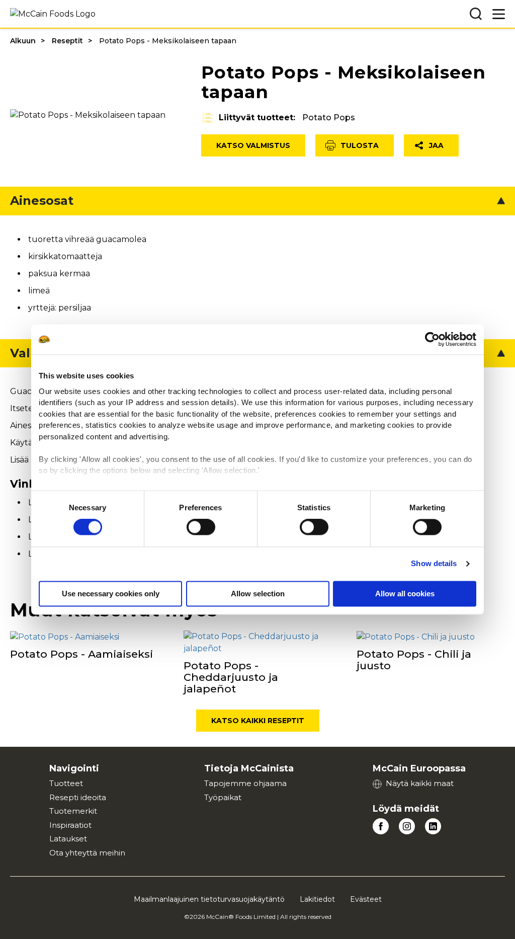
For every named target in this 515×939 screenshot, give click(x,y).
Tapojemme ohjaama (245, 783)
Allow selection (258, 594)
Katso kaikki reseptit (257, 720)
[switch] (201, 527)
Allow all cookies (405, 594)
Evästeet (366, 899)
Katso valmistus (253, 145)
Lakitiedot (317, 899)
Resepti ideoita (77, 797)
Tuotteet (66, 783)
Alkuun (23, 40)
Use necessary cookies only (110, 594)
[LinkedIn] (433, 826)
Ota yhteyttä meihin (87, 852)
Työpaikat (222, 797)
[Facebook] (381, 826)
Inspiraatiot (70, 825)
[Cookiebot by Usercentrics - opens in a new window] (432, 339)
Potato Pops (328, 117)
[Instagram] (407, 826)
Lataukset (68, 838)
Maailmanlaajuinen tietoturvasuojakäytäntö (209, 899)
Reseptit (67, 40)
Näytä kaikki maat (420, 783)
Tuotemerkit (73, 811)
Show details (434, 564)
